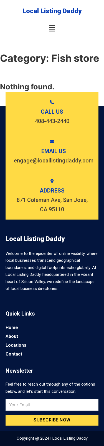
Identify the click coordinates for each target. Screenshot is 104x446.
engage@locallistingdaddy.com (53, 160)
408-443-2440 (52, 121)
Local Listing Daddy (52, 11)
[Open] (52, 28)
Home (12, 327)
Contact (14, 354)
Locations (16, 345)
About (12, 336)
